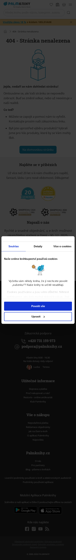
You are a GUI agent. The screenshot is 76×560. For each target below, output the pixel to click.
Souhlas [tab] (13, 246)
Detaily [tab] (38, 246)
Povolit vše (38, 306)
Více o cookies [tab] (62, 246)
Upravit (35, 316)
